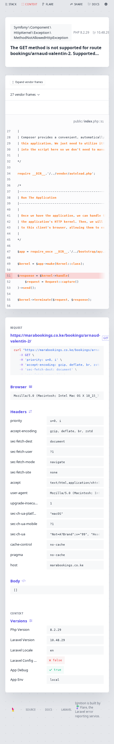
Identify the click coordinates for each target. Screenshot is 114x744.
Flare (83, 707)
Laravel (66, 709)
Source (31, 709)
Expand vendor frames (29, 82)
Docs (48, 709)
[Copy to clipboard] (98, 350)
